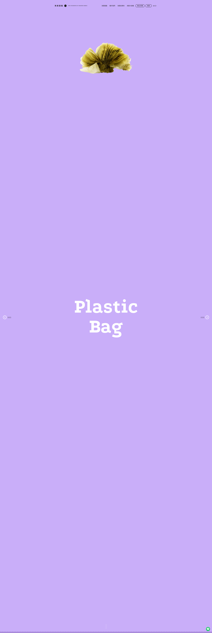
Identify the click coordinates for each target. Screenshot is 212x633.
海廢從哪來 (121, 6)
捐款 (148, 6)
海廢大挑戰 (130, 6)
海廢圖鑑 (104, 6)
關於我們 (112, 6)
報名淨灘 (140, 6)
